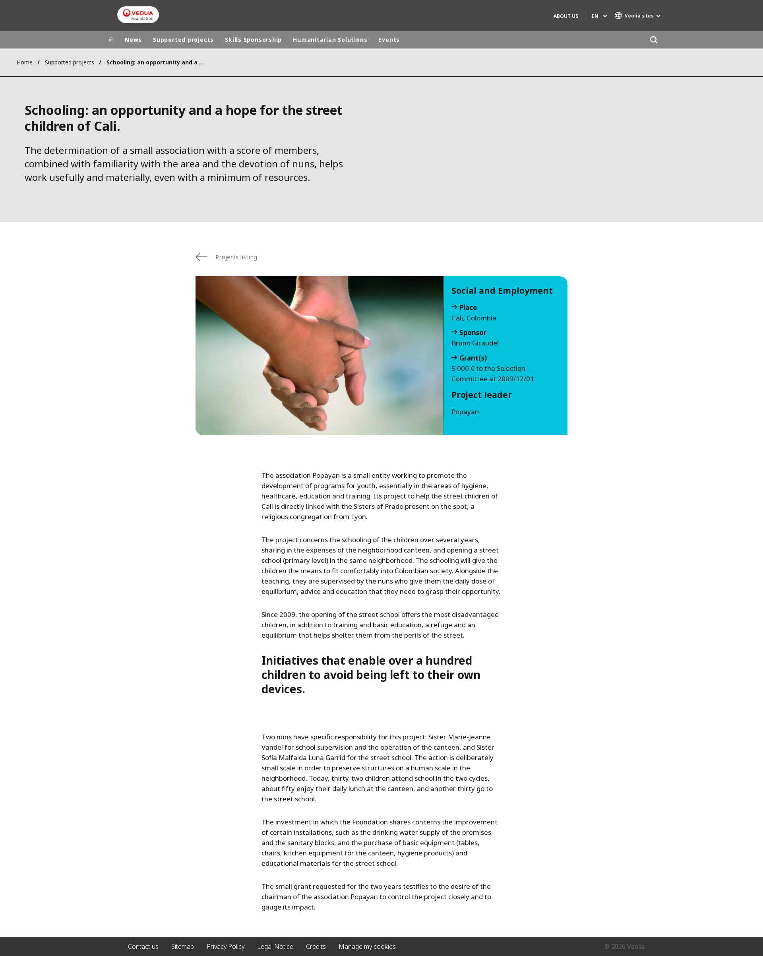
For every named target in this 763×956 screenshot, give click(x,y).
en (595, 16)
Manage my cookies (367, 946)
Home (25, 62)
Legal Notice (275, 946)
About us (566, 16)
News (133, 39)
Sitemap (182, 946)
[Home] (111, 40)
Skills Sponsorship (253, 39)
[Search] (653, 39)
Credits (316, 946)
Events (389, 39)
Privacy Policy (225, 946)
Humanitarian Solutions (330, 39)
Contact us (143, 946)
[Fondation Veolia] (138, 14)
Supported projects (183, 39)
